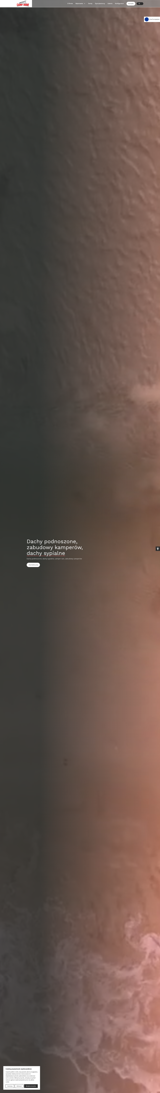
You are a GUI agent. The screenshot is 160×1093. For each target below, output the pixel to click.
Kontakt (131, 3)
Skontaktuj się (33, 565)
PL (139, 4)
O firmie (70, 3)
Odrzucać (19, 1086)
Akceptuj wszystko (31, 1086)
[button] (158, 549)
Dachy (90, 3)
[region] (21, 1078)
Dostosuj (9, 1086)
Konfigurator (119, 3)
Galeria (110, 3)
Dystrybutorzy (100, 3)
